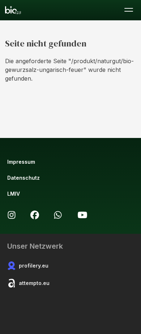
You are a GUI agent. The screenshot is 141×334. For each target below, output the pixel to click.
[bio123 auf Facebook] (34, 215)
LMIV (13, 194)
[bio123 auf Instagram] (11, 215)
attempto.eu (34, 283)
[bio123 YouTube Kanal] (82, 215)
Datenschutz (23, 178)
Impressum (21, 162)
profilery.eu (33, 265)
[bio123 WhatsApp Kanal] (58, 215)
